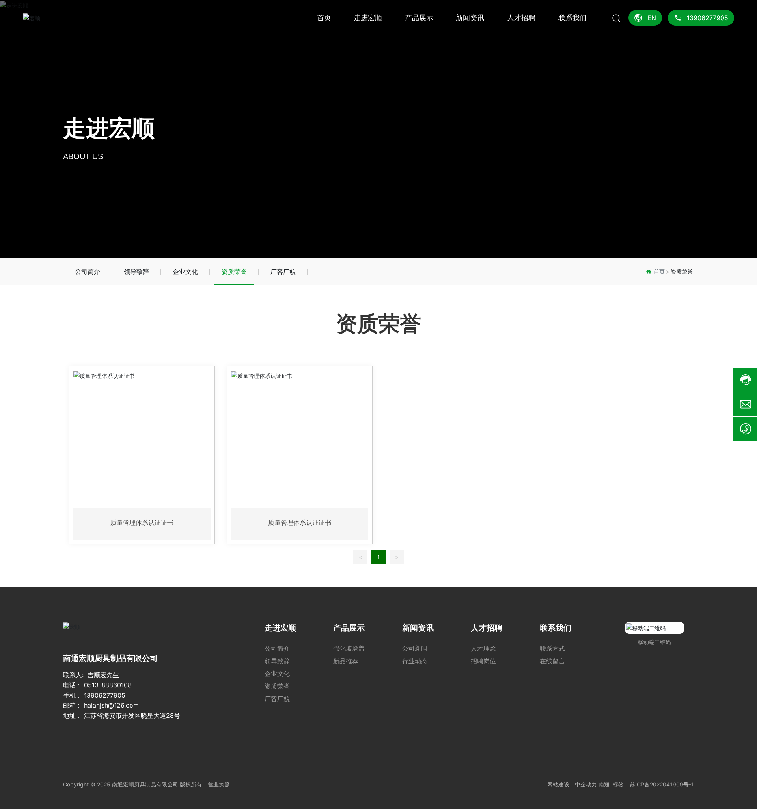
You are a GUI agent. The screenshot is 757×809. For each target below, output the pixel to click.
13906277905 (104, 695)
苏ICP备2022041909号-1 (662, 784)
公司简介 (87, 272)
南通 (604, 784)
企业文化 (185, 272)
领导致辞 (136, 272)
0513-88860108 (108, 685)
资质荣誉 (234, 272)
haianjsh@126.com (111, 705)
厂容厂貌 (283, 272)
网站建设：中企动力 (572, 784)
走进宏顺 (109, 128)
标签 (618, 784)
